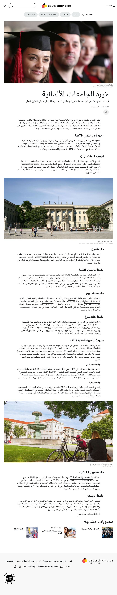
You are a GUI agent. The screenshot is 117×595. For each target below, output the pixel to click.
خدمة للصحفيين (66, 567)
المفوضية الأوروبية (30, 322)
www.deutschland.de (88, 514)
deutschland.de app (25, 561)
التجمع (97, 161)
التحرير (38, 561)
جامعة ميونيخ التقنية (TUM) (81, 477)
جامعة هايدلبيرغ (53, 330)
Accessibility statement (48, 567)
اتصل (70, 561)
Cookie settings (29, 567)
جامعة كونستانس (86, 369)
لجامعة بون (41, 254)
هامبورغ (71, 298)
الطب (87, 330)
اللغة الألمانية (31, 14)
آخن (71, 146)
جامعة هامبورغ (47, 301)
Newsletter (10, 561)
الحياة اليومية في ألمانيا (48, 14)
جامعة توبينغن (88, 501)
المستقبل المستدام (92, 301)
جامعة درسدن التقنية (27, 278)
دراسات (65, 14)
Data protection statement (54, 561)
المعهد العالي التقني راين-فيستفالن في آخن (82, 140)
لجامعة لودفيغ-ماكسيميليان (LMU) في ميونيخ (69, 387)
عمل (75, 14)
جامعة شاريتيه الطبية (29, 161)
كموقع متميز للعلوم (73, 164)
